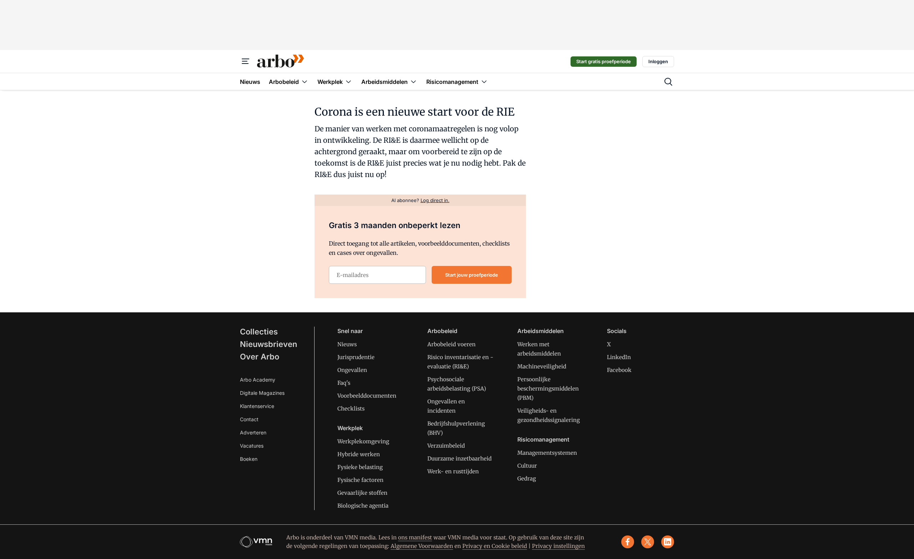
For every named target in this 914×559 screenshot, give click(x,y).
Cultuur (527, 465)
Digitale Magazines (262, 393)
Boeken (248, 459)
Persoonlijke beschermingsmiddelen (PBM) (548, 388)
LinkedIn (619, 357)
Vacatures (251, 446)
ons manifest (415, 537)
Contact (249, 419)
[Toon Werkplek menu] (348, 81)
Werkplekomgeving (363, 441)
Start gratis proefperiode (603, 61)
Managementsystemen (547, 452)
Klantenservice (257, 406)
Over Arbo (259, 356)
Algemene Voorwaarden (422, 546)
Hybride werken (358, 454)
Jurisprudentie (356, 357)
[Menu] (245, 61)
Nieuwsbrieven (268, 344)
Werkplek (350, 428)
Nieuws (347, 344)
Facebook (619, 370)
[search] (668, 81)
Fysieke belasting (360, 467)
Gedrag (526, 478)
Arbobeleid (442, 330)
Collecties (259, 331)
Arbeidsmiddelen (540, 330)
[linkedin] (667, 541)
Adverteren (253, 432)
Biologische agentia (362, 505)
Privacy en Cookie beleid (494, 546)
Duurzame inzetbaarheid (459, 458)
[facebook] (627, 541)
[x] (647, 541)
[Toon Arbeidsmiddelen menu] (413, 81)
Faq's (343, 382)
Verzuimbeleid (446, 445)
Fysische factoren (360, 480)
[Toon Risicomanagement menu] (484, 81)
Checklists (351, 408)
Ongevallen (352, 370)
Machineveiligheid (541, 366)
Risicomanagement (543, 439)
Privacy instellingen (558, 546)
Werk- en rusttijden (453, 471)
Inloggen (658, 61)
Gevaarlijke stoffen (362, 492)
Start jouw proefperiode (471, 275)
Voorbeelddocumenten (366, 395)
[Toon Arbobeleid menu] (304, 81)
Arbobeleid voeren (451, 344)
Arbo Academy (257, 380)
